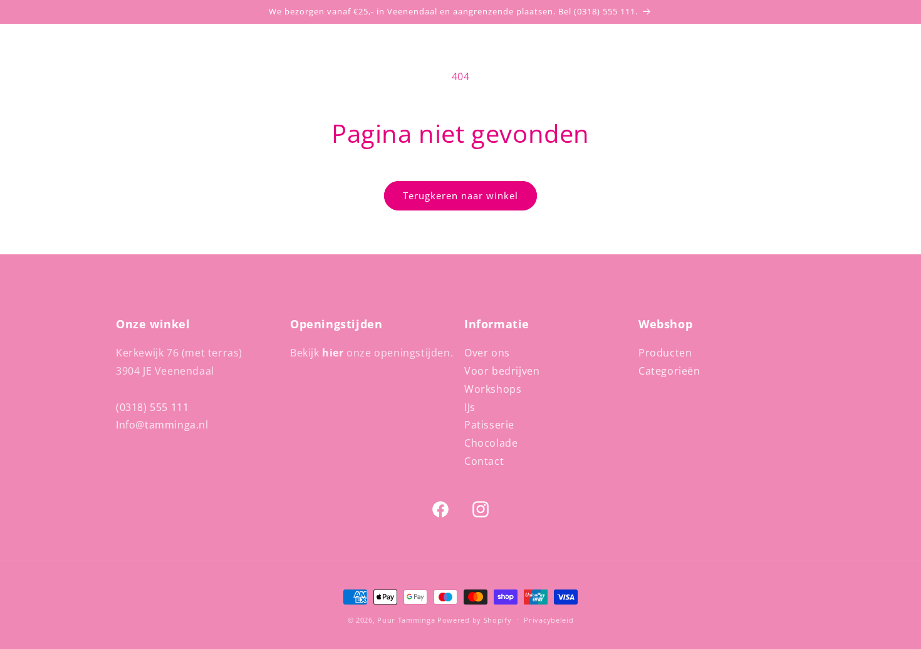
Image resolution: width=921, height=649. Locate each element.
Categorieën (669, 371)
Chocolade (491, 443)
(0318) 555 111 (152, 407)
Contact (484, 461)
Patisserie (489, 425)
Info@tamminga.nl (162, 425)
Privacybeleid (548, 620)
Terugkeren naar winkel (460, 195)
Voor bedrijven (501, 371)
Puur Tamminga (406, 620)
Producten (665, 353)
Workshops (492, 389)
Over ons (487, 353)
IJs (470, 407)
